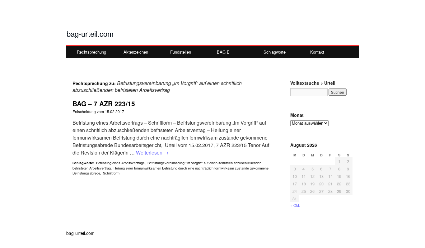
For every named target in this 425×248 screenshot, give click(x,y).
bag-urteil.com (90, 33)
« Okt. (295, 205)
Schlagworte (275, 52)
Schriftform (111, 172)
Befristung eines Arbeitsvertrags (120, 162)
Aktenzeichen (136, 52)
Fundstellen (180, 52)
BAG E (223, 52)
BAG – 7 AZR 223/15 (103, 103)
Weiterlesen (152, 152)
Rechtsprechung (91, 52)
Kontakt (317, 52)
